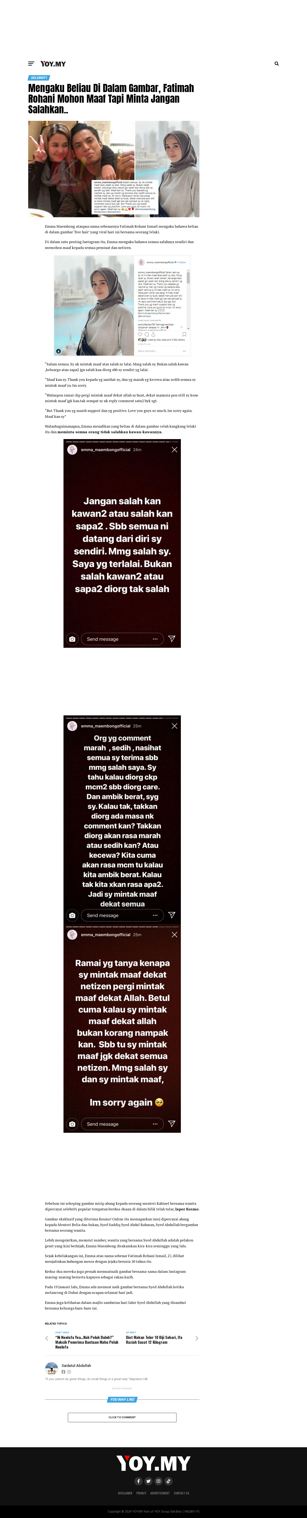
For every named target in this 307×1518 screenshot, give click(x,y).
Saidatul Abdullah (76, 1366)
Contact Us (181, 1493)
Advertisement (160, 1493)
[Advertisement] (153, 29)
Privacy (141, 1493)
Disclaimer (125, 1493)
